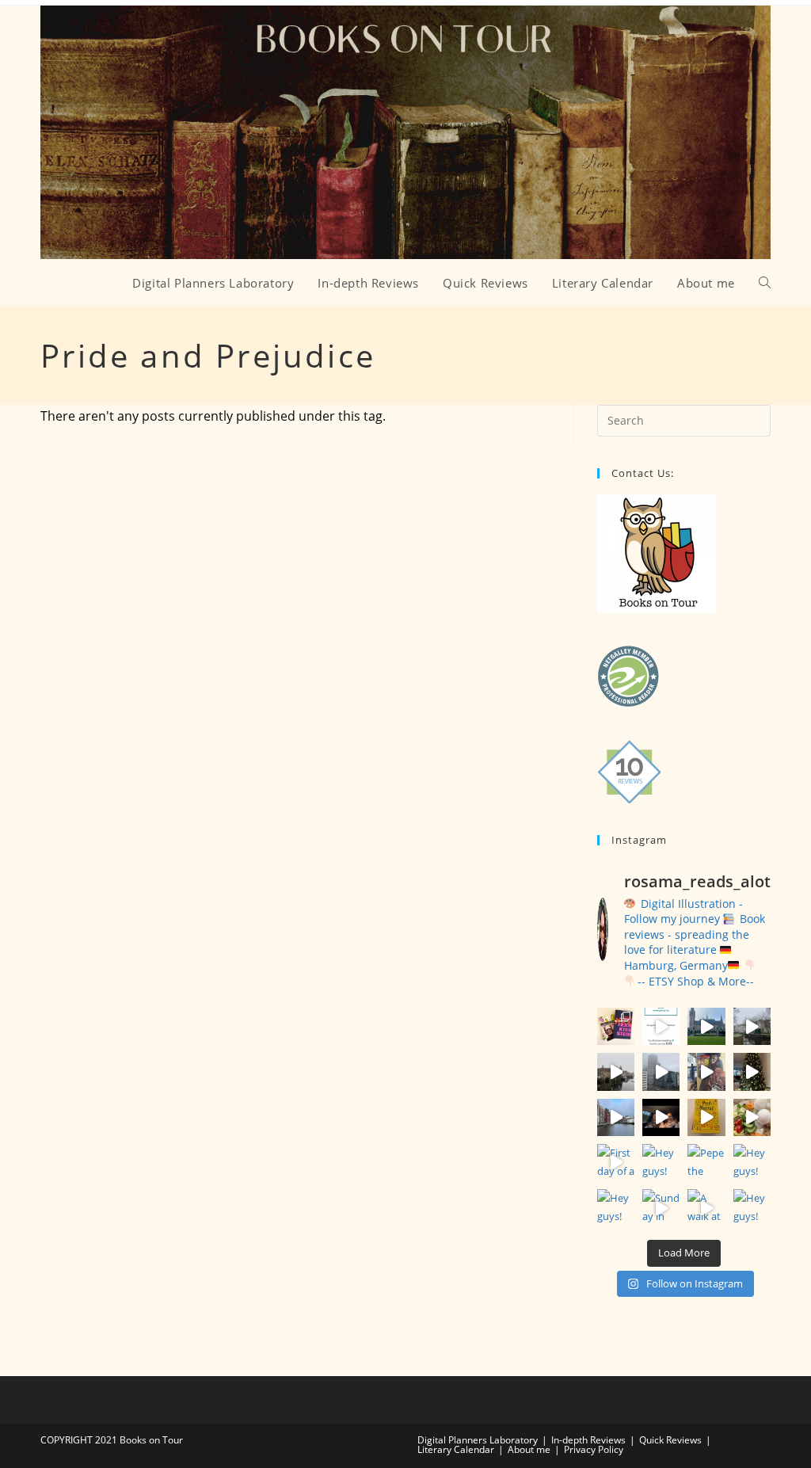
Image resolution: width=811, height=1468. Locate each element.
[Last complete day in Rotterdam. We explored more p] (615, 1071)
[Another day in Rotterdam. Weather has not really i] (661, 1071)
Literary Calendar (455, 1449)
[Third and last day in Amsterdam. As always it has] (752, 1071)
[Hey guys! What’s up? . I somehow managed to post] (752, 1162)
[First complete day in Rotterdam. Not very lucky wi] (706, 1071)
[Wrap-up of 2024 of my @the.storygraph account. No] (661, 1026)
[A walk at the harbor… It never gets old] (706, 1207)
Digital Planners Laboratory (477, 1440)
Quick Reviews (670, 1440)
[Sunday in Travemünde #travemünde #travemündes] (661, 1207)
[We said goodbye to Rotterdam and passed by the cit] (752, 1026)
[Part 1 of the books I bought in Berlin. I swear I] (706, 1117)
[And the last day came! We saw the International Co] (706, 1026)
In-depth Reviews (588, 1440)
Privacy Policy (593, 1449)
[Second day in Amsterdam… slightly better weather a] (615, 1117)
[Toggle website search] (764, 283)
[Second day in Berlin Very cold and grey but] (752, 1117)
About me (529, 1449)
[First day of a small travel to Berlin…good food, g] (615, 1162)
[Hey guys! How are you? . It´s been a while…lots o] (615, 1207)
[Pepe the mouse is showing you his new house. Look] (706, 1162)
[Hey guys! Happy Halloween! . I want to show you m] (661, 1162)
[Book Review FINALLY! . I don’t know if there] (615, 1026)
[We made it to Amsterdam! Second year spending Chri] (661, 1117)
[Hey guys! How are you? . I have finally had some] (752, 1207)
